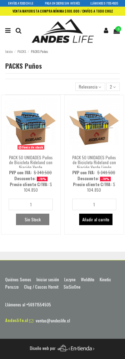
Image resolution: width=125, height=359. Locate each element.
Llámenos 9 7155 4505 (104, 3)
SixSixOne (72, 287)
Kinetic (105, 279)
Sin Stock (33, 219)
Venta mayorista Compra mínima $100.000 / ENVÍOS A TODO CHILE (62, 11)
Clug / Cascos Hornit (41, 287)
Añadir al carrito (95, 219)
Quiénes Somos (18, 279)
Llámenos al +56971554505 (28, 304)
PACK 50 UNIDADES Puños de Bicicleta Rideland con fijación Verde (31, 162)
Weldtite (87, 279)
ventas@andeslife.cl (53, 320)
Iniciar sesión (47, 279)
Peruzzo (12, 287)
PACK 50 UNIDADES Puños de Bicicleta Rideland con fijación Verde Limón (94, 162)
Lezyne (70, 279)
